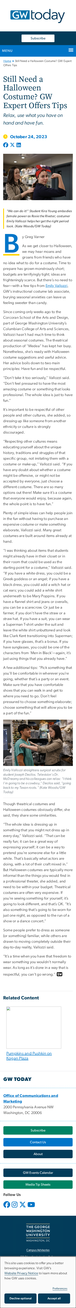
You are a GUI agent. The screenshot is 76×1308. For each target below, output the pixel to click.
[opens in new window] (7, 1207)
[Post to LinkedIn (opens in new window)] (19, 145)
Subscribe (38, 38)
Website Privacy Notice (21, 1273)
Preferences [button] (60, 1288)
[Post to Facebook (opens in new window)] (6, 145)
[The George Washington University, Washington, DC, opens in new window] (38, 1233)
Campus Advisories (37, 1250)
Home (7, 61)
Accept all (54, 1298)
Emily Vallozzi (57, 286)
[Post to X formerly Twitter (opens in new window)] (12, 145)
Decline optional (21, 1298)
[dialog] (38, 1282)
